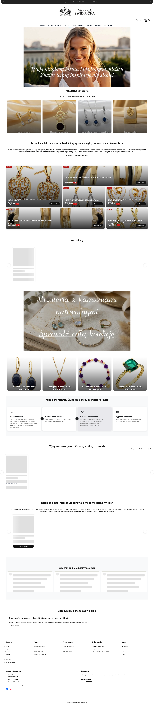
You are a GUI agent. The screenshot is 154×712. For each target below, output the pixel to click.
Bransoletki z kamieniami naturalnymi (94, 387)
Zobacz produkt (23, 546)
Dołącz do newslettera (89, 681)
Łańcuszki (7, 652)
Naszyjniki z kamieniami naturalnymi (59, 387)
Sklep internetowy (76, 702)
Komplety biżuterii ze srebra (95, 132)
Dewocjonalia (130, 132)
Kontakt (124, 649)
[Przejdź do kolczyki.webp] (24, 374)
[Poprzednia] (3, 2)
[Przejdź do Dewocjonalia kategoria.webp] (130, 116)
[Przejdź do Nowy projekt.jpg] (59, 374)
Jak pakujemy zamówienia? (100, 652)
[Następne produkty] (145, 265)
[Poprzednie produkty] (9, 265)
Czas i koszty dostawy (40, 654)
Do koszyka (54, 204)
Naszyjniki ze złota (59, 132)
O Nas (123, 654)
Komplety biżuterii (9, 662)
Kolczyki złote (23, 132)
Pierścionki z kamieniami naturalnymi (130, 387)
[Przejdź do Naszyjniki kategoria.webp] (59, 116)
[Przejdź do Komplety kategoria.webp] (94, 116)
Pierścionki (7, 660)
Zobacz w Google (136, 584)
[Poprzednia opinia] (9, 580)
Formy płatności (38, 652)
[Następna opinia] (145, 580)
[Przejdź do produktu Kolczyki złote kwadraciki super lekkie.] (23, 526)
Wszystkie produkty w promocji (140, 449)
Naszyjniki (7, 649)
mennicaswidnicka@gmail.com (18, 685)
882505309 (13, 680)
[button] (90, 25)
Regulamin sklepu (97, 649)
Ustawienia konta (68, 649)
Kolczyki (6, 646)
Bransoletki (7, 657)
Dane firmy (125, 646)
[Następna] (150, 2)
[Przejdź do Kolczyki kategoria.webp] (24, 116)
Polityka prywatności (98, 646)
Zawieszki (7, 654)
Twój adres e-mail (86, 679)
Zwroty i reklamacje (39, 646)
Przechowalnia (67, 652)
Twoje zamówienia (68, 646)
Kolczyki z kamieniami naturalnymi (24, 387)
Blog (123, 652)
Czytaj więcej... (15, 625)
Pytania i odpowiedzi (40, 649)
